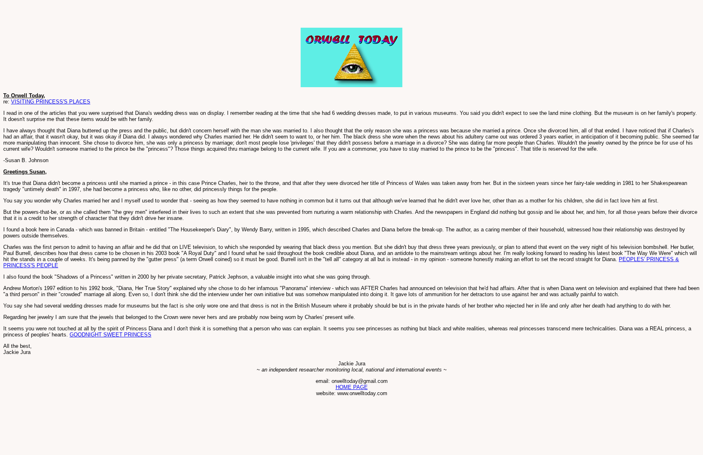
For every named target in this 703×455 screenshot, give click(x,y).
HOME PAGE (352, 387)
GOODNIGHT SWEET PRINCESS (110, 335)
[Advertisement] (98, 15)
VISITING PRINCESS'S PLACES (50, 102)
